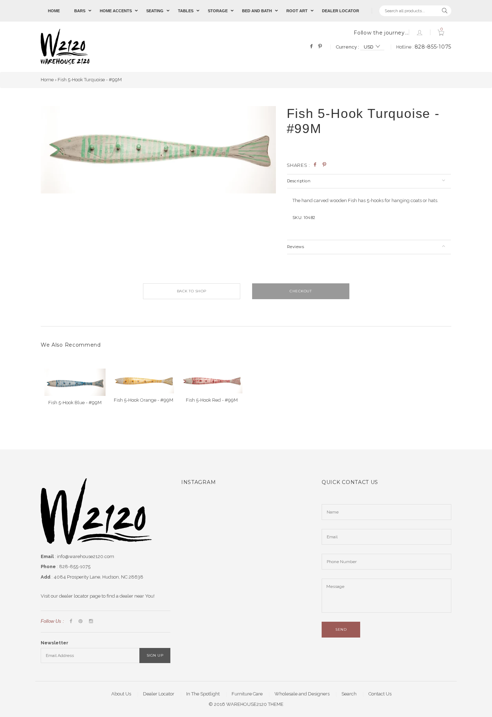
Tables (185, 11)
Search (349, 694)
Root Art (297, 11)
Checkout (301, 291)
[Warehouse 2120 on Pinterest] (80, 621)
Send (340, 629)
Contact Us (380, 694)
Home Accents (116, 11)
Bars (79, 11)
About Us (121, 694)
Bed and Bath (257, 11)
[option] (158, 150)
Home (54, 11)
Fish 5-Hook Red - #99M (212, 400)
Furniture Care (247, 694)
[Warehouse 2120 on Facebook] (71, 621)
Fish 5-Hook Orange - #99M (143, 400)
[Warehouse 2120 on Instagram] (91, 621)
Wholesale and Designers (302, 694)
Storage (218, 11)
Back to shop (191, 291)
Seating (155, 11)
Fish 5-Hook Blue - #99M (75, 402)
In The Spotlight (203, 694)
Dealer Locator (340, 11)
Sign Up (155, 655)
